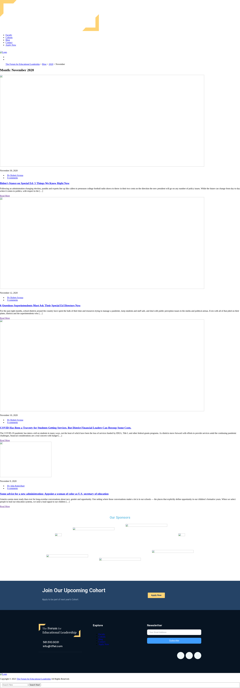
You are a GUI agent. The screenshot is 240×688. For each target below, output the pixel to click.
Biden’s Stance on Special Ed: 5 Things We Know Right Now (34, 183)
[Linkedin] (180, 655)
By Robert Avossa (15, 175)
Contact (9, 42)
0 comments (12, 178)
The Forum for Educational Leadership (34, 679)
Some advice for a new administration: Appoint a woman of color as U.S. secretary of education (54, 493)
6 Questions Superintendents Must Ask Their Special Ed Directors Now (40, 305)
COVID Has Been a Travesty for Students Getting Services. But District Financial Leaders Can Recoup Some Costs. (65, 427)
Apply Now (11, 45)
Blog (8, 40)
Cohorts (9, 37)
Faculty (9, 35)
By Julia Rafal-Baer (16, 486)
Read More (5, 196)
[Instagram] (197, 655)
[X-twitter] (189, 655)
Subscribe (174, 640)
